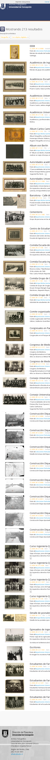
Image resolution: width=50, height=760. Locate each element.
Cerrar (47, 2)
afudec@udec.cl (17, 754)
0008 (32, 46)
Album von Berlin (39, 145)
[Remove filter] (9, 37)
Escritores (35, 647)
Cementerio (36, 212)
